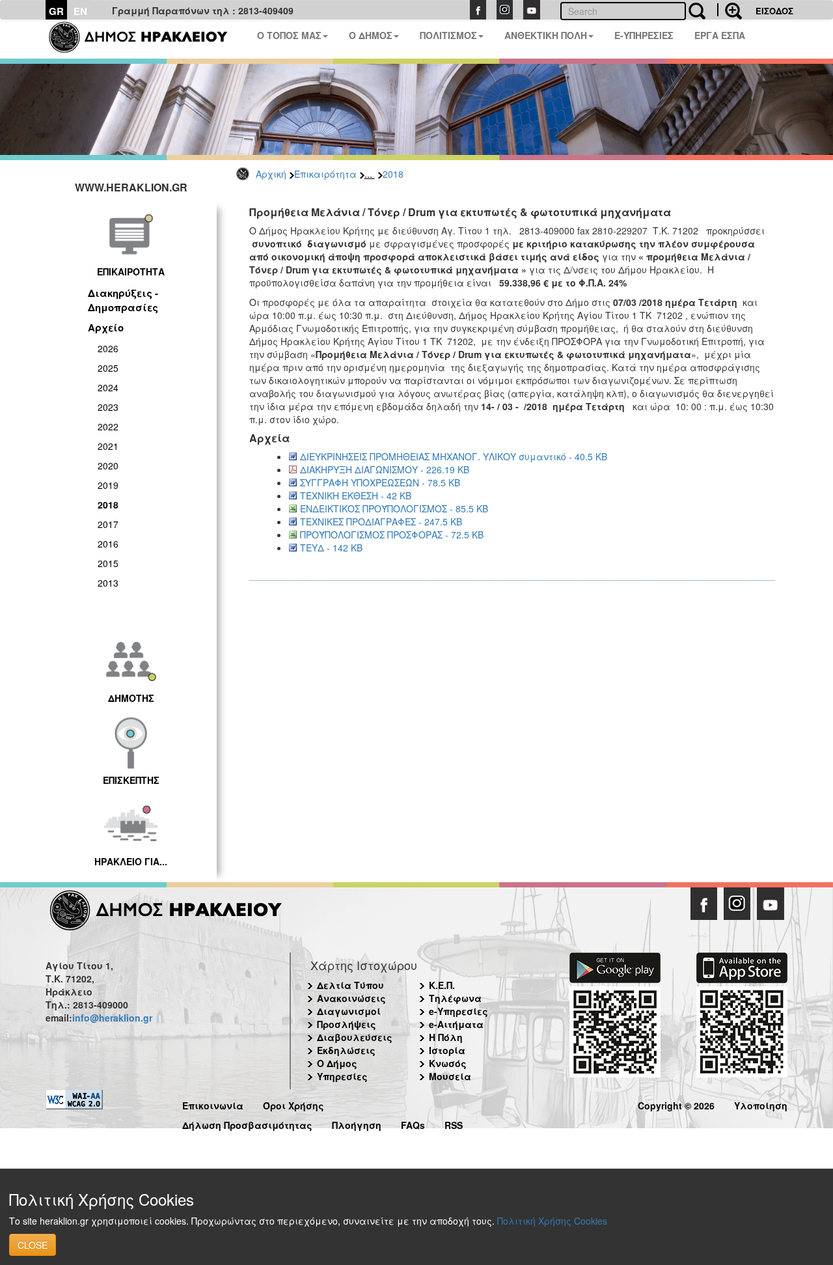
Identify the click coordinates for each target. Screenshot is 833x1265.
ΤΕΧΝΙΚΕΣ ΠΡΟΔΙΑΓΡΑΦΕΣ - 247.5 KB (381, 521)
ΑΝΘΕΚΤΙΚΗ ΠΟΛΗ (545, 35)
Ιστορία (447, 1050)
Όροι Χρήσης (293, 1104)
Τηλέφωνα (455, 998)
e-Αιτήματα (456, 1024)
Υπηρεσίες (342, 1076)
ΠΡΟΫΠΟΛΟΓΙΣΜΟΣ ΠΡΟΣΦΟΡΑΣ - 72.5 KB (392, 534)
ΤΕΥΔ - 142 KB (331, 547)
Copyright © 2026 (676, 1104)
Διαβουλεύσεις (354, 1037)
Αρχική (271, 173)
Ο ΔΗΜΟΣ (370, 35)
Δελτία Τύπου (350, 985)
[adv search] (729, 9)
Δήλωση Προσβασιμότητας (247, 1123)
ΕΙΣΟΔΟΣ (774, 11)
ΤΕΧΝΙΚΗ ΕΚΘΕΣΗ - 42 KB (355, 495)
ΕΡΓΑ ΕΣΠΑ (719, 35)
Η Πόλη (446, 1037)
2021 (108, 445)
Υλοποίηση (760, 1104)
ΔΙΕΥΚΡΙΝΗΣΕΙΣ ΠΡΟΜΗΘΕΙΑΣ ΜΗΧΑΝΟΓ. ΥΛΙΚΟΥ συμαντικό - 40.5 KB (453, 456)
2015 (108, 563)
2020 (108, 465)
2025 (108, 367)
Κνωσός (448, 1063)
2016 (108, 543)
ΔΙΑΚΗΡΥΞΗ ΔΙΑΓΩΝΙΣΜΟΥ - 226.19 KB (384, 469)
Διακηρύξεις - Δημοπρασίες (123, 300)
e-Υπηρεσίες (458, 1011)
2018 (393, 173)
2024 (108, 387)
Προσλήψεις (346, 1024)
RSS (453, 1123)
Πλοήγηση (356, 1123)
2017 (108, 524)
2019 (108, 485)
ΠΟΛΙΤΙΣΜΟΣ (448, 35)
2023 (108, 406)
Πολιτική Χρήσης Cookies (552, 1220)
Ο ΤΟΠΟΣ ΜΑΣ (289, 35)
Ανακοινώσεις (351, 998)
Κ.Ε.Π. (442, 985)
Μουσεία (450, 1076)
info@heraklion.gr (112, 1017)
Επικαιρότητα (325, 173)
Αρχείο (106, 327)
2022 (108, 426)
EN (80, 11)
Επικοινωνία (212, 1104)
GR (56, 11)
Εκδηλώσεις (346, 1050)
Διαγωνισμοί (349, 1011)
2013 (108, 582)
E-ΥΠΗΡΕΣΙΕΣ (644, 35)
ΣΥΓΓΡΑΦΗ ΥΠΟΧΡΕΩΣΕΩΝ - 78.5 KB (380, 482)
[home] (146, 39)
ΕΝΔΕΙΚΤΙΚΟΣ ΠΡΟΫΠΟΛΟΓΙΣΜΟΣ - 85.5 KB (394, 508)
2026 (108, 348)
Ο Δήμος (337, 1063)
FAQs (413, 1123)
